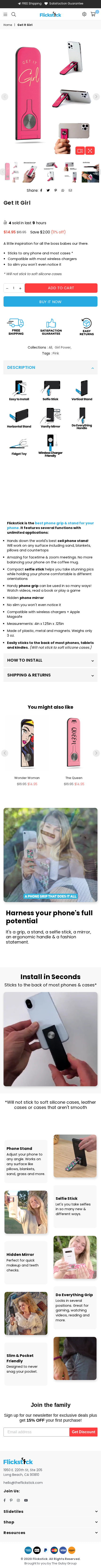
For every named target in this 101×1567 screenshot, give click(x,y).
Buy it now (50, 302)
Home (8, 25)
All (50, 347)
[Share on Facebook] (41, 190)
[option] (50, 95)
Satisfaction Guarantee (66, 3)
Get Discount (83, 1432)
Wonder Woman (27, 778)
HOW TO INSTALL (24, 660)
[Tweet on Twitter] (48, 190)
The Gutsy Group (64, 1563)
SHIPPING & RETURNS (29, 675)
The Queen (74, 778)
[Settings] (84, 14)
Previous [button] (4, 96)
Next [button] (96, 96)
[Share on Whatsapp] (63, 190)
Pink (56, 353)
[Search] (13, 14)
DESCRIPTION (21, 367)
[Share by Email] (70, 190)
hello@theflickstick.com (23, 1482)
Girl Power (63, 347)
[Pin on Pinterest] (55, 190)
